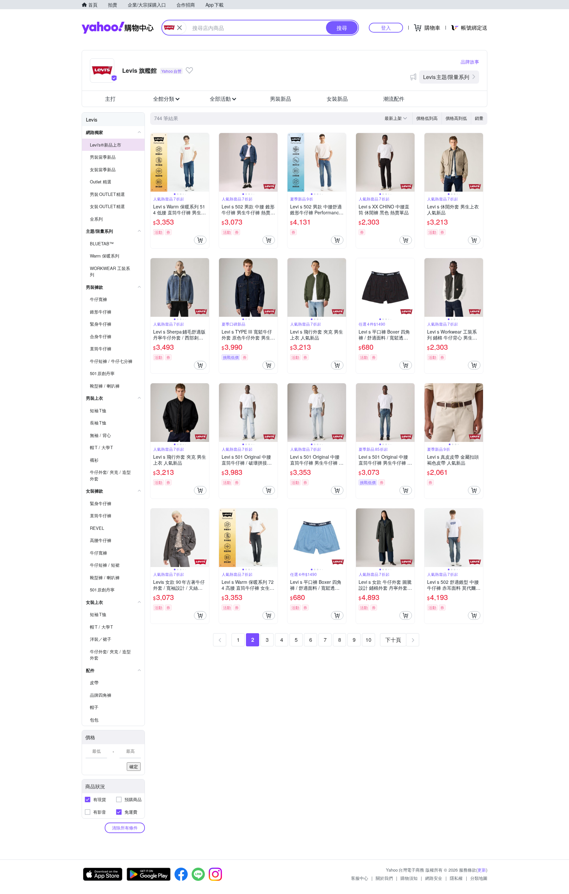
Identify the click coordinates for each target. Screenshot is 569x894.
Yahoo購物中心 (117, 28)
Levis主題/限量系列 (446, 77)
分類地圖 (478, 878)
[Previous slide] (154, 162)
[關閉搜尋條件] (179, 28)
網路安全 (433, 878)
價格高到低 (456, 118)
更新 (481, 870)
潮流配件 (393, 98)
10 (368, 639)
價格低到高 (427, 118)
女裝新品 (337, 98)
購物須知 (409, 878)
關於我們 (384, 878)
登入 (386, 27)
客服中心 (359, 878)
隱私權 (456, 878)
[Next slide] (205, 162)
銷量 (479, 118)
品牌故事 (470, 61)
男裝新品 (280, 98)
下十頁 (393, 639)
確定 (133, 766)
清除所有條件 (125, 828)
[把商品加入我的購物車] (200, 240)
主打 (110, 98)
